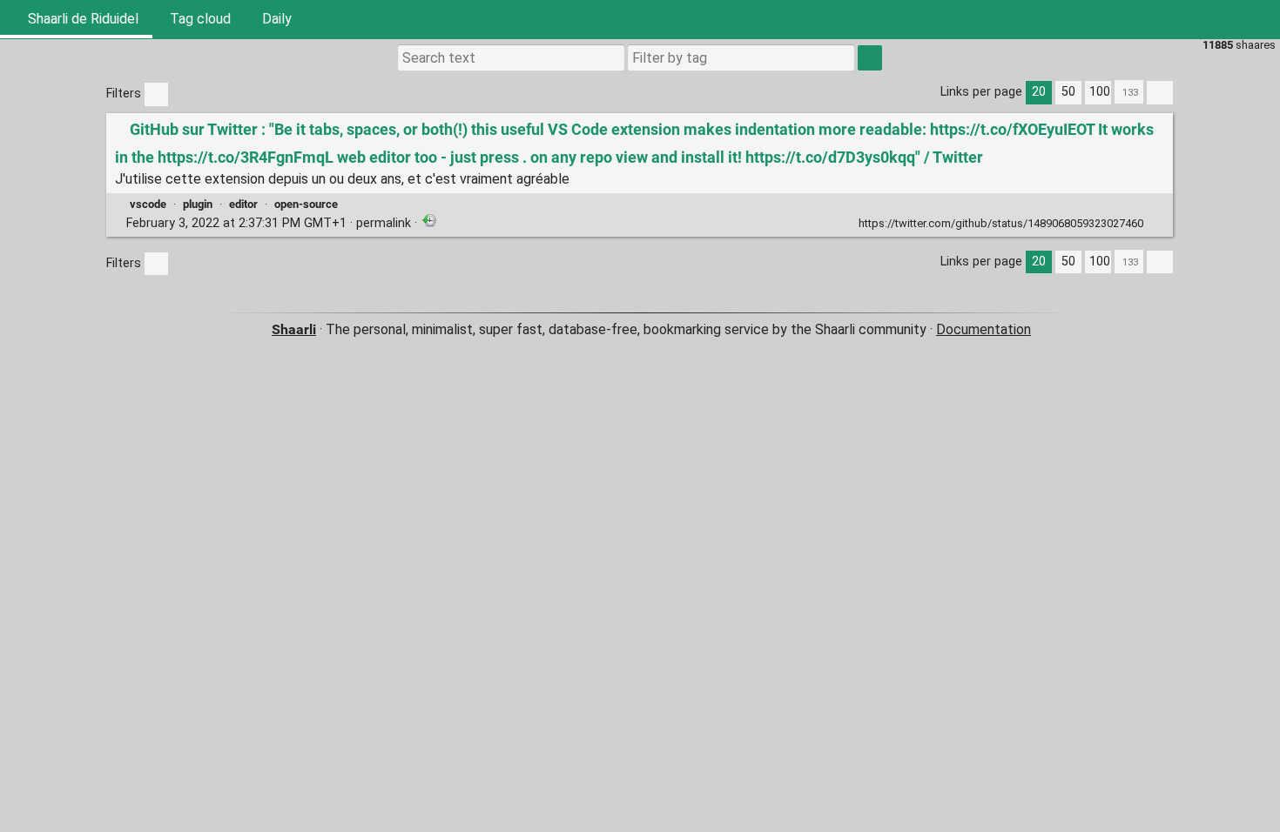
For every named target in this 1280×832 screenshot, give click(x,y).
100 (1099, 91)
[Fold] (1156, 221)
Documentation (983, 329)
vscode (148, 204)
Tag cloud (200, 18)
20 (1039, 91)
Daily (277, 18)
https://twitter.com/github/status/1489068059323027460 (1001, 223)
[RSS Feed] (1219, 19)
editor (243, 204)
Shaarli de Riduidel (81, 18)
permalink (268, 223)
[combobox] (741, 57)
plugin (197, 204)
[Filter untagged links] (156, 94)
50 (1068, 91)
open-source (306, 204)
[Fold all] (1160, 92)
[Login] (1261, 19)
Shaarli (294, 329)
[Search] (1177, 19)
